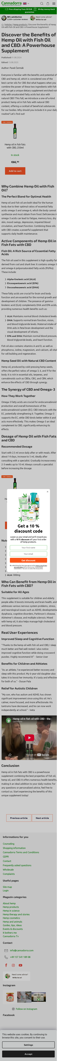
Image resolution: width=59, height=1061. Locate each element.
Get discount (28, 560)
